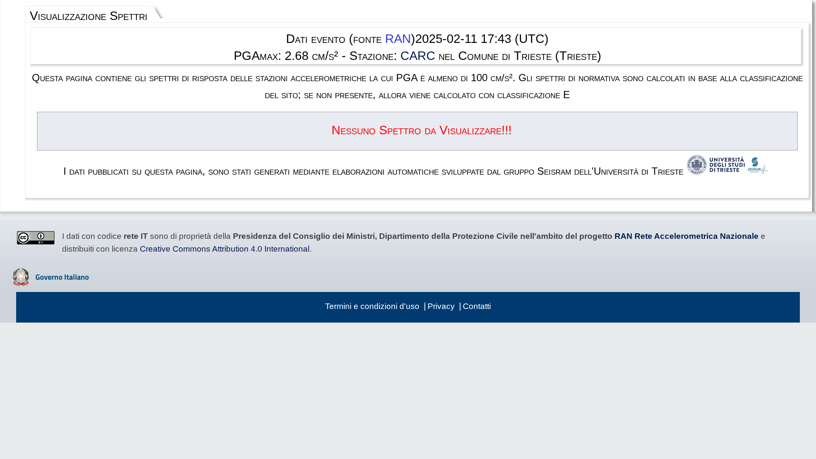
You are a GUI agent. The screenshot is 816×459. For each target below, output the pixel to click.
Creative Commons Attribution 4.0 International (224, 248)
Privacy (441, 306)
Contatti (477, 306)
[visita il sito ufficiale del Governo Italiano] (51, 283)
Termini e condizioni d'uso (372, 306)
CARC (417, 55)
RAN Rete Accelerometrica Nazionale (687, 236)
